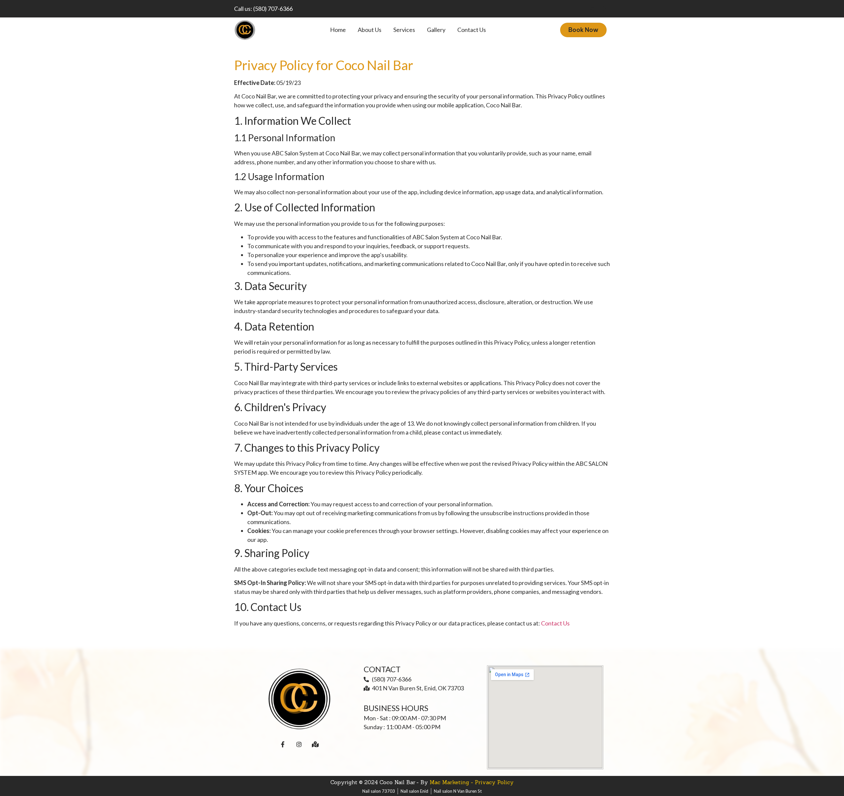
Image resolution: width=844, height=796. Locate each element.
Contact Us (555, 623)
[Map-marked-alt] (604, 8)
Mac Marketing (449, 782)
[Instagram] (592, 8)
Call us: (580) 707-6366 (263, 8)
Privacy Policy (494, 782)
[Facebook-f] (579, 8)
